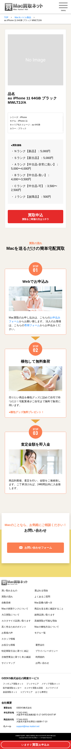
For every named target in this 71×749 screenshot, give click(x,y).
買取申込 (35, 216)
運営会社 (40, 645)
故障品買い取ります (44, 615)
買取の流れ (7, 596)
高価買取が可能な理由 (45, 621)
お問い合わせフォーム (38, 547)
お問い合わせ (42, 663)
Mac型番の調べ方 (43, 603)
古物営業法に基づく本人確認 (16, 657)
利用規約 (40, 657)
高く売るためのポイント (14, 627)
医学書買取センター (12, 688)
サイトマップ (8, 663)
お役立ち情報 (8, 645)
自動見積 (6, 603)
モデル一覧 (40, 633)
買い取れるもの (9, 590)
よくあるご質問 (42, 596)
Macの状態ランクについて (15, 609)
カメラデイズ (52, 688)
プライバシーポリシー (47, 651)
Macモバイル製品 (23, 17)
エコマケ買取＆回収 (33, 688)
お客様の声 (7, 633)
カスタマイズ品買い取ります (16, 621)
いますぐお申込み (35, 744)
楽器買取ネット (10, 692)
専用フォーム (32, 325)
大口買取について (10, 615)
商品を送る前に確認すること (49, 609)
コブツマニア (26, 692)
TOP (6, 17)
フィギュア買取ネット (13, 684)
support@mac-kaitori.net (27, 726)
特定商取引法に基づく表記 (15, 651)
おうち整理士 (41, 692)
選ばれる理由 (41, 590)
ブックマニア (32, 684)
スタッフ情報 (8, 639)
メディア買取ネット (51, 684)
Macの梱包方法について (46, 627)
